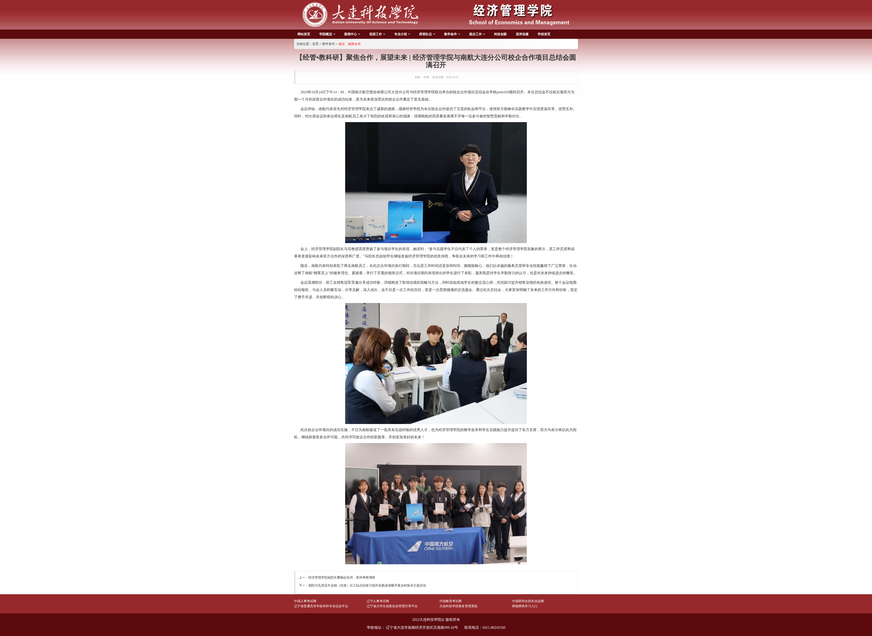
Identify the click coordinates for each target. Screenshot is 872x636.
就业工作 (475, 34)
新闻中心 (350, 34)
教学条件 (450, 34)
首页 (315, 44)
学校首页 (544, 34)
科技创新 (500, 34)
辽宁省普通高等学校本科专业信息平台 (321, 606)
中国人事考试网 (305, 601)
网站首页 (303, 34)
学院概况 (325, 34)
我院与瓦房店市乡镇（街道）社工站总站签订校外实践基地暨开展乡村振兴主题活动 (367, 585)
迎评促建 (522, 34)
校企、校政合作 (350, 44)
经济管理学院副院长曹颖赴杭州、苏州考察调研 (341, 577)
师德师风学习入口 (525, 606)
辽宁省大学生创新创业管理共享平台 (392, 606)
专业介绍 (400, 34)
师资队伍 (425, 34)
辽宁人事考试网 (378, 601)
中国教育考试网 (450, 601)
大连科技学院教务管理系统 (458, 606)
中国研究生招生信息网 (528, 601)
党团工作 (375, 34)
